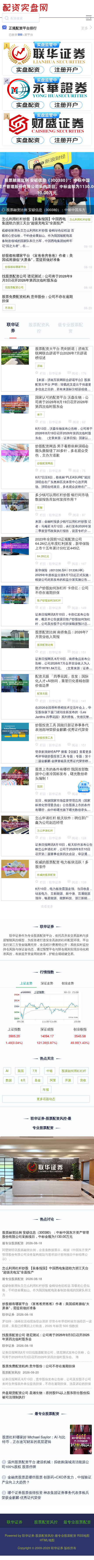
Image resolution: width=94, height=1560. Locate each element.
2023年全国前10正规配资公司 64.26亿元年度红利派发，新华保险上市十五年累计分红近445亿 (62, 544)
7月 (35, 1071)
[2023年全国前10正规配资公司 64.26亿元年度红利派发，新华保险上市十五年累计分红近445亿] (15, 545)
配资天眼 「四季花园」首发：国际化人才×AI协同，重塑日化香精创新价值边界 (62, 681)
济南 (39, 365)
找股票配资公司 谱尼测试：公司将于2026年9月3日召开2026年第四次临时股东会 (37, 278)
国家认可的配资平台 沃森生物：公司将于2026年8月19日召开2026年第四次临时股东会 (62, 402)
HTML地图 (47, 1540)
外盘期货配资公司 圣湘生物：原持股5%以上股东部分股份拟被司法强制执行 (46, 1394)
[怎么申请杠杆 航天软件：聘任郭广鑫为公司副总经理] (15, 824)
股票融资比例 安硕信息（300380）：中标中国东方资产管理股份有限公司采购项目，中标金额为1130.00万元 (45, 1234)
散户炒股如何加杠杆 (49, 600)
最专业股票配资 (77, 1522)
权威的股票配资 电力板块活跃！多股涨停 (62, 864)
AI (7, 1071)
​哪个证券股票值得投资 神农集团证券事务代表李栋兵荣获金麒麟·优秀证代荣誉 (45, 1495)
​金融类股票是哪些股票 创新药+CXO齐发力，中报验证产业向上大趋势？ (46, 1479)
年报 (46, 1089)
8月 (23, 1080)
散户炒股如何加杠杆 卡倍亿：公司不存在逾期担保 (62, 590)
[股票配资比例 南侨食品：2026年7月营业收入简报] (15, 638)
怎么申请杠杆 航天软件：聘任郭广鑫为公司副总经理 (62, 820)
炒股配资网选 (45, 463)
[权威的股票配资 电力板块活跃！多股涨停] (15, 868)
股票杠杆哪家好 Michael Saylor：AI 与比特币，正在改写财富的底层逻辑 (33, 1439)
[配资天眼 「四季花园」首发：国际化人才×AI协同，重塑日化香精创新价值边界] (15, 683)
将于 (39, 414)
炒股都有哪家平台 (15, 266)
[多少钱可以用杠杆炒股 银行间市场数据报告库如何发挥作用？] (15, 501)
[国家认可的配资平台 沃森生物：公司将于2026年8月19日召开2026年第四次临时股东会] (15, 404)
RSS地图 (83, 1535)
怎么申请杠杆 (45, 830)
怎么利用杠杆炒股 (80, 219)
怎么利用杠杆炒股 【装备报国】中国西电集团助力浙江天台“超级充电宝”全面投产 (34, 220)
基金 (38, 1080)
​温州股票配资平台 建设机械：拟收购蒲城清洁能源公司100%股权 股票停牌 (45, 1464)
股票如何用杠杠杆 (74, 1071)
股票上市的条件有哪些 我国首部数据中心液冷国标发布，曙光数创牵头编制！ (62, 774)
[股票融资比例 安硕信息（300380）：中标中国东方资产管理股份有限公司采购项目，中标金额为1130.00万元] (47, 183)
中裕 (50, 1071)
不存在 (9, 307)
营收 (83, 1080)
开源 (68, 1080)
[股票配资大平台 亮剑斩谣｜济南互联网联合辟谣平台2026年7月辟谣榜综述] (15, 355)
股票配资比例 (45, 644)
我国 (39, 786)
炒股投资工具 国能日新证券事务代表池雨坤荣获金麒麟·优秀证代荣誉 (62, 727)
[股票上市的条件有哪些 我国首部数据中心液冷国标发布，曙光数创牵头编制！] (15, 775)
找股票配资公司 (14, 287)
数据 (9, 1080)
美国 (20, 1071)
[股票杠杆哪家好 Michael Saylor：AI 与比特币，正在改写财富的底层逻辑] (81, 1439)
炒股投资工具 (45, 737)
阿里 (53, 1080)
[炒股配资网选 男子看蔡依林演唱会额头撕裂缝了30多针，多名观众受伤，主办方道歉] (15, 452)
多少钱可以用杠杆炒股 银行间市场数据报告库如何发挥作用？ (62, 497)
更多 (84, 27)
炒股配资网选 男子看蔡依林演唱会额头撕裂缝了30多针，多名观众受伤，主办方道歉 (62, 450)
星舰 (39, 507)
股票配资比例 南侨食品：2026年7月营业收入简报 (61, 634)
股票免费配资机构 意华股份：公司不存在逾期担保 (37, 298)
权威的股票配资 (46, 874)
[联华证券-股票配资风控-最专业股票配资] (26, 7)
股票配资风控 (46, 1522)
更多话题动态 (46, 1099)
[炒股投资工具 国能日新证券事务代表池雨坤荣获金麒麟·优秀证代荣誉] (15, 731)
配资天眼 (42, 693)
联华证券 (15, 1522)
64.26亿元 (43, 556)
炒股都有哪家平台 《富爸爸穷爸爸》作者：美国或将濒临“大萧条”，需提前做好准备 (37, 257)
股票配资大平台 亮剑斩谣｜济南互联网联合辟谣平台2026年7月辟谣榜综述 (62, 353)
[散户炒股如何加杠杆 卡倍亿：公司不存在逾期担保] (15, 594)
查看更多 (47, 906)
